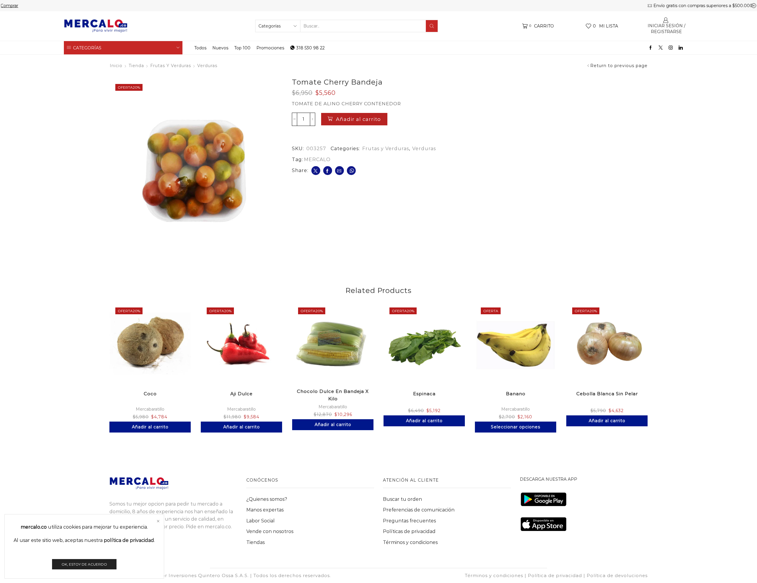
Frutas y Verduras (170, 65)
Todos (200, 48)
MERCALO (317, 159)
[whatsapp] (351, 170)
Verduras (207, 65)
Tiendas (255, 542)
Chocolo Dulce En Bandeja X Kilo (333, 394)
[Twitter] (661, 48)
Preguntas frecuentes (409, 521)
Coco (150, 393)
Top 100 (242, 48)
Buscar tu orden (402, 499)
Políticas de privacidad (409, 531)
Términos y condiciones (410, 542)
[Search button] (432, 26)
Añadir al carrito (358, 119)
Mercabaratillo (150, 409)
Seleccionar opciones (515, 427)
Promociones (270, 48)
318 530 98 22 (310, 48)
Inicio (116, 65)
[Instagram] (671, 48)
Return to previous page (619, 65)
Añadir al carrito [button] (150, 427)
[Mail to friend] (339, 170)
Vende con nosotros (269, 531)
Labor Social (260, 521)
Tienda (136, 65)
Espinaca (424, 393)
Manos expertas (265, 510)
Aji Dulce (241, 393)
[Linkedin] (681, 48)
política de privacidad (129, 540)
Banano (515, 393)
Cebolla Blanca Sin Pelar (607, 393)
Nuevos (220, 48)
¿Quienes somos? (266, 499)
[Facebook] (650, 48)
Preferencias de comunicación (418, 510)
